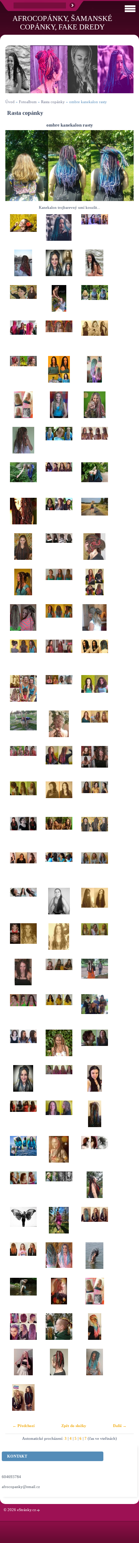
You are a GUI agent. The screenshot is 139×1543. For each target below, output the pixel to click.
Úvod (10, 102)
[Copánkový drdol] (23, 586)
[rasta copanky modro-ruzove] (59, 1260)
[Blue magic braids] (59, 232)
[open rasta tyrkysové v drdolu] (94, 622)
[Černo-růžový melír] (59, 834)
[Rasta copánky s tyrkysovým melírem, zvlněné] (59, 622)
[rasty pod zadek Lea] (23, 1153)
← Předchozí (23, 1426)
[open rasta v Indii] (94, 976)
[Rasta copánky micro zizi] (23, 1012)
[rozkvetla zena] (23, 409)
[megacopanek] (59, 728)
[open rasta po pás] (23, 870)
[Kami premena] (59, 267)
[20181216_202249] (23, 1083)
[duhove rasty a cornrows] (94, 444)
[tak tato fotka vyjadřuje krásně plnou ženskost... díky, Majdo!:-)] (23, 515)
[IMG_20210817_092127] (23, 1366)
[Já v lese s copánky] (59, 1224)
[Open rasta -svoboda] (23, 728)
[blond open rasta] (59, 444)
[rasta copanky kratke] (59, 1118)
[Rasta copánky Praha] (23, 267)
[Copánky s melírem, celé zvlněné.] (94, 870)
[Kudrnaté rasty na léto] (59, 338)
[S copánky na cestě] (94, 515)
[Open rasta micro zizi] (23, 622)
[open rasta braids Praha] (94, 338)
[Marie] (59, 1189)
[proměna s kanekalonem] (59, 657)
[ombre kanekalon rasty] (94, 303)
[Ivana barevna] (23, 1331)
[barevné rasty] (59, 1012)
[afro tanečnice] (23, 693)
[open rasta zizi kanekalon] (23, 303)
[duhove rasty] (94, 1331)
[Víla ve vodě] (23, 1295)
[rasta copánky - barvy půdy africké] (94, 941)
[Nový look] (23, 976)
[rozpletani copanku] (59, 693)
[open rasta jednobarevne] (94, 905)
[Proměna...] (59, 799)
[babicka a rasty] (23, 338)
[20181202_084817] (59, 1295)
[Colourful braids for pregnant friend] (59, 763)
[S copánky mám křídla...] (23, 1224)
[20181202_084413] (94, 1118)
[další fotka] (122, 165)
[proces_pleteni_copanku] (94, 232)
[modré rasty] (94, 657)
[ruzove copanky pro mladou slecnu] (94, 373)
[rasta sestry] (23, 1402)
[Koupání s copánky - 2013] (94, 1260)
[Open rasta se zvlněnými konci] (59, 941)
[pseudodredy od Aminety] (23, 373)
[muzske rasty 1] (59, 1366)
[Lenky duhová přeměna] (59, 1083)
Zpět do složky (73, 1426)
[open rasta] (59, 905)
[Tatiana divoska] (59, 515)
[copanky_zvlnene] (59, 480)
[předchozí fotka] (17, 165)
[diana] (59, 870)
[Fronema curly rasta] (94, 1083)
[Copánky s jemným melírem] (23, 1047)
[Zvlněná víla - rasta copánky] (59, 976)
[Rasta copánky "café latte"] (59, 586)
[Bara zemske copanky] (94, 1047)
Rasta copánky (53, 102)
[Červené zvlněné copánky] (23, 834)
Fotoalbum (28, 102)
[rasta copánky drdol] (94, 551)
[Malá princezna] (23, 941)
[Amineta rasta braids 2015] (23, 444)
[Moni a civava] (23, 1189)
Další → (120, 1426)
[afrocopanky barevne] (94, 586)
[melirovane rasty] (94, 693)
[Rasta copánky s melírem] (94, 799)
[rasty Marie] (94, 1153)
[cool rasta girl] (94, 1224)
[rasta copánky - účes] (23, 232)
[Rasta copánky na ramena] (59, 373)
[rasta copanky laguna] (94, 1366)
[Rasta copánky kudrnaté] (23, 657)
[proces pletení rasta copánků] (94, 1012)
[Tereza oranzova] (23, 1118)
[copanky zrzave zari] (23, 1260)
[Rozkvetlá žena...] (94, 480)
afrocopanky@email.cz (21, 1486)
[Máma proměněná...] (94, 409)
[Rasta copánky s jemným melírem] (23, 905)
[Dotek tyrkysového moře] (59, 409)
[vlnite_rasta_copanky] (59, 551)
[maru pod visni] (94, 1189)
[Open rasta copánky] (94, 728)
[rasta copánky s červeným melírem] (94, 763)
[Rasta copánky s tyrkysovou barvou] (23, 480)
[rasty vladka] (59, 1153)
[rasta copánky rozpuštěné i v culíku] (23, 799)
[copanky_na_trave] (59, 303)
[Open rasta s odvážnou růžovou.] (23, 763)
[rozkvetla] (94, 1295)
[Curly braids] (59, 1047)
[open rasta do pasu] (94, 834)
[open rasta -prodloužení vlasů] (23, 551)
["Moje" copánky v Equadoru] (94, 267)
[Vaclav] (59, 1331)
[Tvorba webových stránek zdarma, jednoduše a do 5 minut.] (38, 1510)
